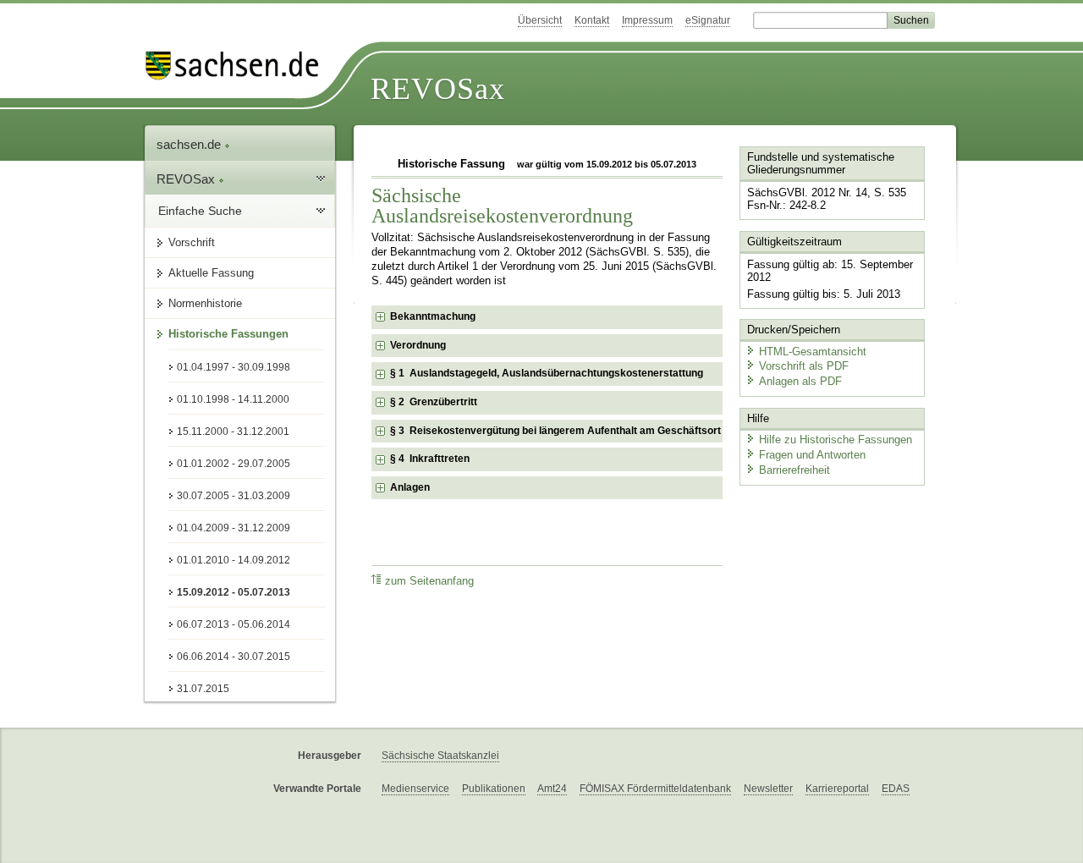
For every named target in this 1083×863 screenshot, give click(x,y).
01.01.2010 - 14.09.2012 (233, 560)
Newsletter (768, 788)
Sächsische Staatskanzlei (440, 755)
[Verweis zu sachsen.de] (238, 65)
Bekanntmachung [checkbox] (433, 316)
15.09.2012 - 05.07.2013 (233, 592)
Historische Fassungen (228, 333)
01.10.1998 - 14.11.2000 (233, 399)
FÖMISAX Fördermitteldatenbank (655, 788)
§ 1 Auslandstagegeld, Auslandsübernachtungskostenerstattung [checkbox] (546, 373)
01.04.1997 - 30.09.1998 (233, 367)
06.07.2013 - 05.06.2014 (233, 624)
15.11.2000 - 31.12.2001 (233, 431)
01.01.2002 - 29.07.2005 (233, 464)
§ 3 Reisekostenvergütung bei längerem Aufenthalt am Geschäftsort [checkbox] (555, 431)
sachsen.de (190, 144)
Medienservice (415, 788)
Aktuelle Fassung (211, 273)
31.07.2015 (203, 689)
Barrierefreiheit (794, 470)
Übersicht (540, 20)
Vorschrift (191, 242)
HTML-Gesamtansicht (812, 351)
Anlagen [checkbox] (410, 487)
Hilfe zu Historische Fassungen (835, 439)
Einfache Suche (200, 210)
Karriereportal (837, 788)
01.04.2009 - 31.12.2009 (233, 528)
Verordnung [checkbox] (418, 345)
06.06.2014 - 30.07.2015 (233, 656)
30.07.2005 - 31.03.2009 (233, 496)
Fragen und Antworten (812, 454)
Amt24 (552, 788)
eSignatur (707, 20)
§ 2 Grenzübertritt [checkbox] (433, 402)
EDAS (896, 788)
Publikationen (493, 788)
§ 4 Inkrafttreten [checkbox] (430, 458)
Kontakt (591, 20)
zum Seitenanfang (429, 581)
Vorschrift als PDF (804, 366)
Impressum (647, 20)
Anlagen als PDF (800, 381)
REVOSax (438, 89)
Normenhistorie (205, 303)
